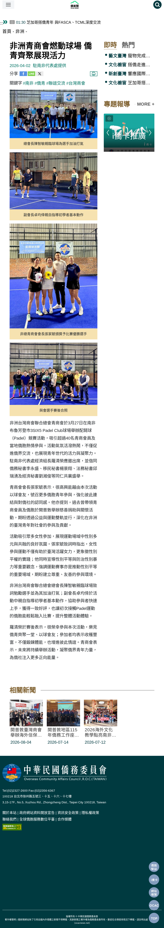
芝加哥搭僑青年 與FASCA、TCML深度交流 (131, 82)
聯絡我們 (9, 819)
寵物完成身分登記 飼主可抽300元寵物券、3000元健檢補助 (131, 55)
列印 (93, 73)
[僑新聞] (84, 4)
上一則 (108, 133)
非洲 (19, 31)
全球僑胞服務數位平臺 (37, 819)
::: (1, 23)
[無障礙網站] (12, 826)
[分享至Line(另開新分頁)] (31, 74)
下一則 (150, 133)
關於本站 (9, 813)
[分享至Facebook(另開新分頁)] (23, 74)
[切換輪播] (109, 118)
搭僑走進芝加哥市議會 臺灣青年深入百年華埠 (131, 64)
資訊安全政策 (68, 813)
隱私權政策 (90, 813)
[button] (8, 4)
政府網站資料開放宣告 (37, 813)
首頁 (6, 31)
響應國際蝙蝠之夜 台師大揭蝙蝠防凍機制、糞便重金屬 (131, 73)
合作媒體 (64, 819)
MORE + (145, 104)
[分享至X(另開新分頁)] (39, 74)
